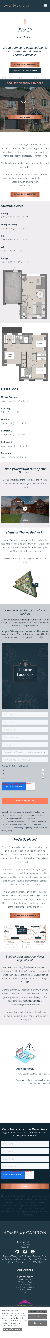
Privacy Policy (26, 1214)
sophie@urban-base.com (27, 1004)
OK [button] (38, 1316)
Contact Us (25, 1247)
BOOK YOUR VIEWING (25, 915)
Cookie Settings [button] (38, 1311)
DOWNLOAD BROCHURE (25, 70)
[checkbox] (25, 774)
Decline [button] (37, 1323)
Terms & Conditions (25, 1242)
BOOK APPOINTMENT (25, 64)
